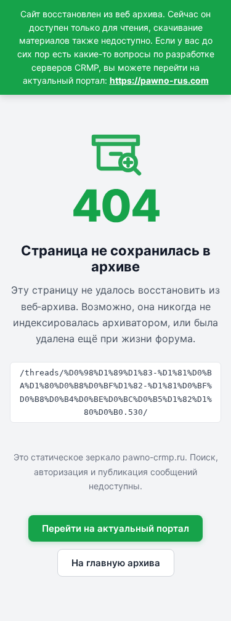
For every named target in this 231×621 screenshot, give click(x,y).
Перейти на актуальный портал (115, 528)
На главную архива (115, 563)
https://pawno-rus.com (159, 80)
